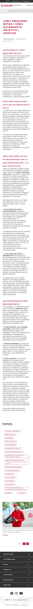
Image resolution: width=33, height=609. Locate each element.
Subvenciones (23, 11)
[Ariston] (6, 5)
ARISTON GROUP (15, 5)
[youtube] (21, 594)
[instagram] (16, 594)
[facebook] (11, 594)
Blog (9, 11)
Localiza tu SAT (16, 11)
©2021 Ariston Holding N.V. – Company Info (16, 604)
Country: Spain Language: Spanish (17, 600)
